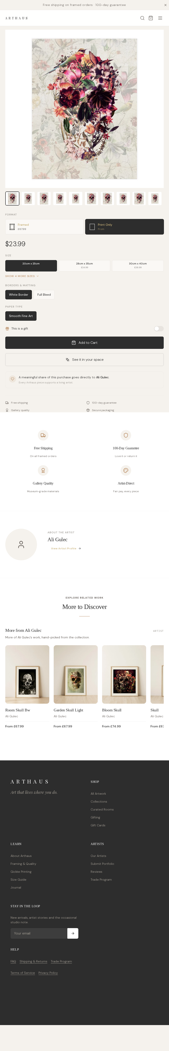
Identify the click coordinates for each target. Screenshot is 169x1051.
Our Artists (98, 856)
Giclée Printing (21, 872)
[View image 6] (91, 198)
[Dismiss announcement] (165, 5)
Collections (99, 801)
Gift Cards (98, 825)
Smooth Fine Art (21, 316)
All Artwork (98, 794)
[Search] (142, 18)
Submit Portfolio (102, 864)
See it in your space (88, 359)
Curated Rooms (102, 809)
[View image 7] (107, 198)
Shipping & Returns (33, 961)
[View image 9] (139, 198)
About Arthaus (21, 856)
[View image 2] (28, 198)
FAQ (13, 961)
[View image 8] (123, 198)
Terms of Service (23, 973)
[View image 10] (155, 198)
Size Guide (18, 880)
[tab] (44, 226)
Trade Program (101, 880)
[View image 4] (60, 198)
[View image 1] (12, 198)
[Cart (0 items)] (150, 18)
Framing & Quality (23, 864)
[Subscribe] (72, 933)
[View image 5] (76, 198)
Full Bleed (44, 295)
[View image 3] (44, 198)
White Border (18, 295)
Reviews (96, 872)
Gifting (95, 817)
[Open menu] (160, 18)
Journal (16, 887)
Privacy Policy (48, 973)
